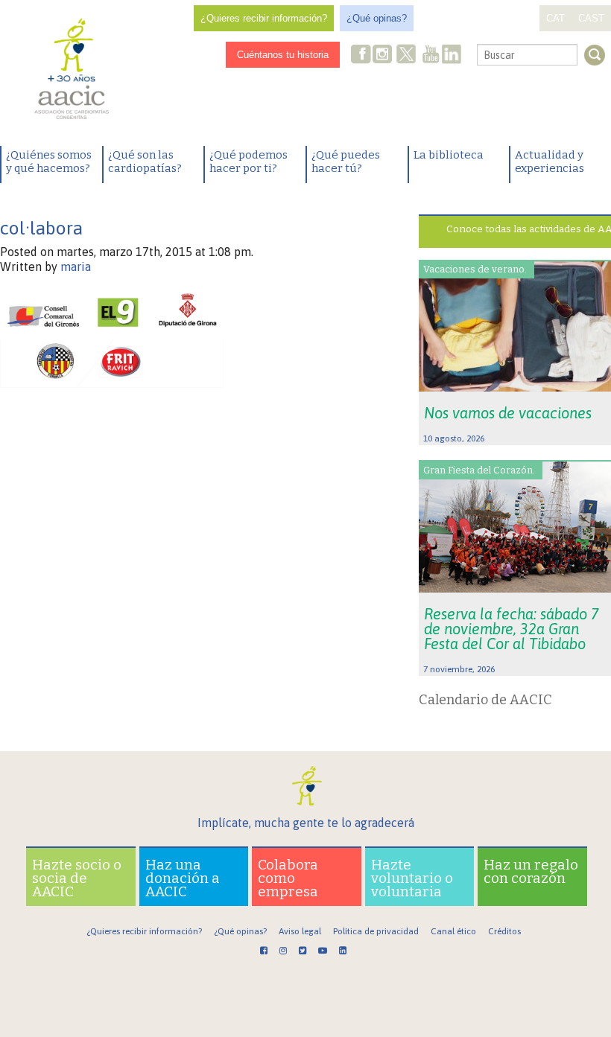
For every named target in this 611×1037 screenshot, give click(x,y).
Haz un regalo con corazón (531, 871)
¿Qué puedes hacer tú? (345, 161)
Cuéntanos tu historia (283, 54)
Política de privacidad (376, 931)
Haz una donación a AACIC (182, 878)
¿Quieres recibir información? (263, 18)
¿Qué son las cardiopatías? (145, 161)
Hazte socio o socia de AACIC (76, 878)
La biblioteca (449, 155)
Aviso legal (300, 931)
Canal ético (453, 931)
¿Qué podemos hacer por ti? (248, 161)
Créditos (504, 931)
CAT (555, 18)
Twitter (406, 56)
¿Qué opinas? (376, 18)
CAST (591, 18)
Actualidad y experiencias (549, 161)
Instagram (384, 55)
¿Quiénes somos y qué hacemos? (49, 161)
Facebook (361, 55)
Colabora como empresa (288, 878)
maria (75, 266)
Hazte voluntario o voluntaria (412, 878)
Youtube (431, 55)
